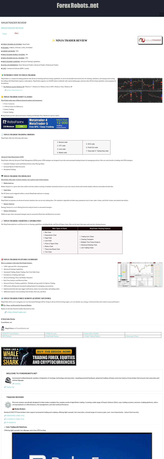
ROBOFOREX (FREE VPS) (15, 413)
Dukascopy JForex (132, 334)
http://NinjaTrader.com (17, 310)
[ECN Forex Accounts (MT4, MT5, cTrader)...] (35, 121)
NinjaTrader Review (12, 26)
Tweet (4, 31)
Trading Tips (10, 385)
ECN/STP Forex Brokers (11, 331)
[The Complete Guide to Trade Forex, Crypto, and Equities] (38, 354)
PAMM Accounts (51, 331)
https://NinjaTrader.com (15, 88)
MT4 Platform (7, 334)
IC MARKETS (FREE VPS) (15, 417)
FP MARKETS (11, 420)
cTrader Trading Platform (92, 334)
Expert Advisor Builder (91, 331)
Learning (17, 381)
